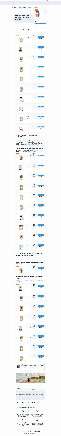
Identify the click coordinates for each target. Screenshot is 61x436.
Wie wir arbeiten (38, 431)
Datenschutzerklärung (30, 431)
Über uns (35, 431)
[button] (48, 3)
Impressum (27, 431)
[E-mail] (17, 369)
